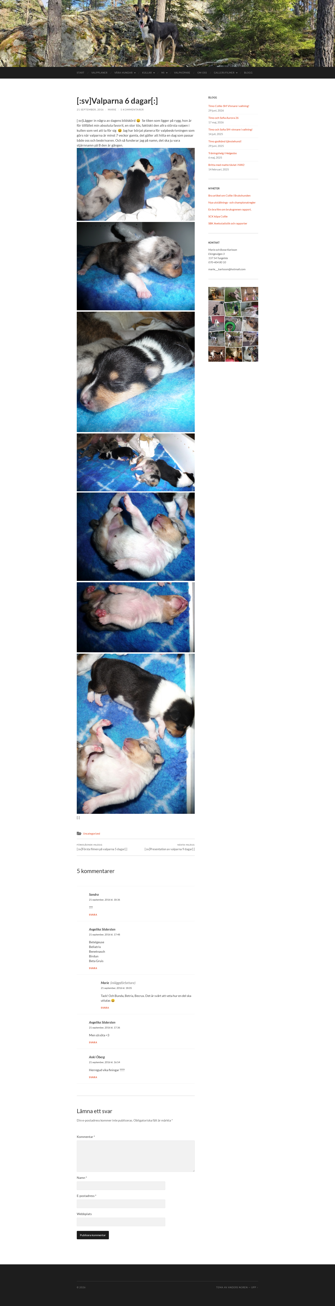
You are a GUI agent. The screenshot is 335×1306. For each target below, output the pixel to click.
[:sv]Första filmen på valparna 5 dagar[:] (102, 847)
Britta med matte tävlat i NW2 (226, 164)
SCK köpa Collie (218, 216)
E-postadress (86, 1196)
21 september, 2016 (90, 109)
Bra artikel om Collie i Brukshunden (229, 195)
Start (80, 72)
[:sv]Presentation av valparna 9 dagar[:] (170, 847)
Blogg (248, 72)
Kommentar (86, 1137)
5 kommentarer (132, 109)
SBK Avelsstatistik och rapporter (227, 223)
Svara (93, 914)
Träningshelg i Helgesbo (222, 153)
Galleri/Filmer (224, 72)
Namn (82, 1178)
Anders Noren (238, 1287)
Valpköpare (182, 72)
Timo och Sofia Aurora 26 (223, 117)
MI (163, 72)
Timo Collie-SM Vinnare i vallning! (228, 105)
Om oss (202, 72)
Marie (112, 109)
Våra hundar (123, 72)
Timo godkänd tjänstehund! (224, 141)
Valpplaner (99, 72)
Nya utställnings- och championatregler (232, 202)
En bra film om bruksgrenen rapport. (229, 209)
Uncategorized (91, 833)
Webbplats (84, 1214)
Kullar (147, 72)
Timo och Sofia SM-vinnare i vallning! (230, 129)
